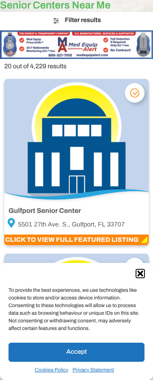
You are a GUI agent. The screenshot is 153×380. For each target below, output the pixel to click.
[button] (140, 273)
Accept (76, 352)
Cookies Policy (51, 370)
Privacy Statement (93, 370)
